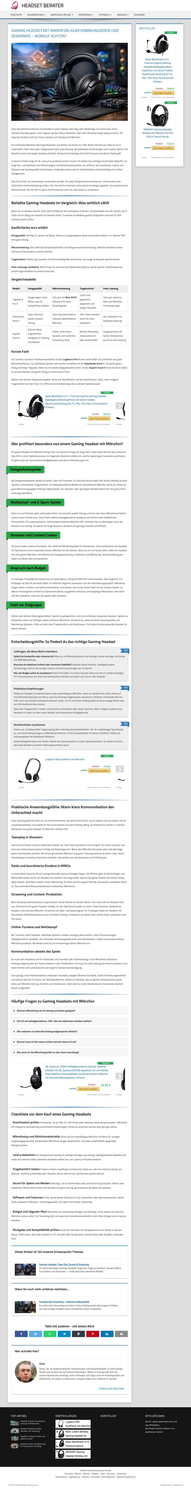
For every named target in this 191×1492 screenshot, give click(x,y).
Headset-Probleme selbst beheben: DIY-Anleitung (30, 1429)
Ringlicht (95, 1473)
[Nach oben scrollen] (186, 1487)
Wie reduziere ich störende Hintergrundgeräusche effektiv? (47, 1031)
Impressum (178, 1485)
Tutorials (104, 14)
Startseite (16, 14)
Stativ (102, 1473)
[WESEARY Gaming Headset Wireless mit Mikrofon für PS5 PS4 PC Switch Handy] (157, 126)
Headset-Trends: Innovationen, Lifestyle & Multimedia (33, 1422)
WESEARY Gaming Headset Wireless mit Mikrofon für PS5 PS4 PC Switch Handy (157, 133)
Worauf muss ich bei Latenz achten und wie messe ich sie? (46, 1042)
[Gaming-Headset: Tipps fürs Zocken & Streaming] (25, 1276)
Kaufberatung (35, 14)
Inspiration (85, 14)
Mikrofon (86, 1473)
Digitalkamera (74, 1476)
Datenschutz (166, 1485)
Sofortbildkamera (108, 1476)
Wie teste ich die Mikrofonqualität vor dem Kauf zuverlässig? (48, 1052)
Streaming (69, 1473)
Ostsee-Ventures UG (29, 1485)
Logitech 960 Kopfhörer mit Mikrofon (65, 759)
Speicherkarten (62, 1476)
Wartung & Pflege (61, 14)
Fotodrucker (121, 1473)
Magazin (122, 14)
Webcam (78, 1473)
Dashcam (85, 1476)
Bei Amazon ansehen (99, 418)
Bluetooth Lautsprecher (126, 1476)
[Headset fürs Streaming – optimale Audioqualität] (25, 1313)
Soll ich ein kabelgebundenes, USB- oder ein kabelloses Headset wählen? (54, 1021)
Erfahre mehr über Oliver (111, 1388)
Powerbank (95, 1476)
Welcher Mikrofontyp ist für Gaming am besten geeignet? (46, 1010)
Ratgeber (139, 14)
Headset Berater (42, 5)
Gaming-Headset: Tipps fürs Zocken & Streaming (64, 1264)
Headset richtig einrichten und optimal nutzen (32, 1437)
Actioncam (111, 1473)
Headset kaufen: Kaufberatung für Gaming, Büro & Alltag (32, 1445)
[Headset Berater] (13, 9)
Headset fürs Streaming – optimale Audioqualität (64, 1302)
